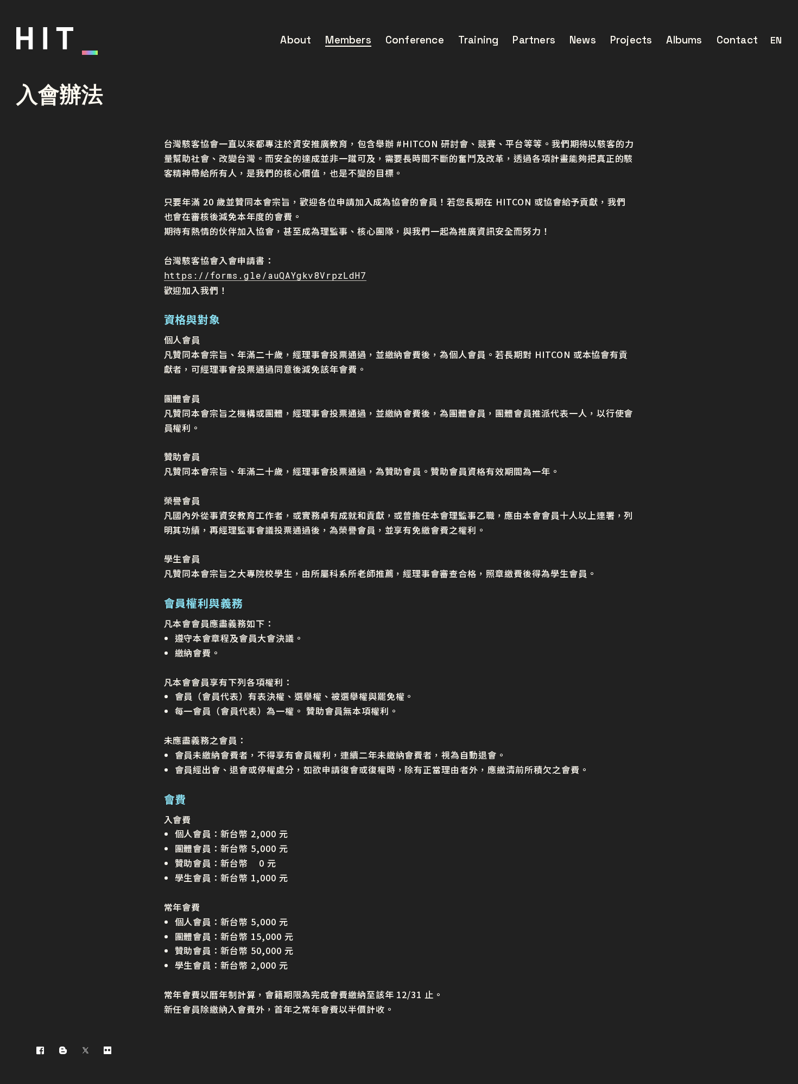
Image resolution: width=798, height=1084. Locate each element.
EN (776, 40)
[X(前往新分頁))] (85, 1049)
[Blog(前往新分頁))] (63, 1049)
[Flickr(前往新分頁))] (107, 1049)
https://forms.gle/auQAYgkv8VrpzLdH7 (265, 275)
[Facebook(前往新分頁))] (40, 1050)
